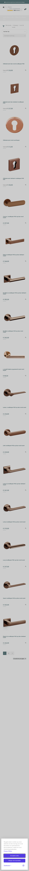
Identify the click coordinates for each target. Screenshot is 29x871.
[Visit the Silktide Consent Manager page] (23, 865)
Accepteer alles (14, 855)
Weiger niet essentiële (14, 860)
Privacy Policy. (8, 851)
